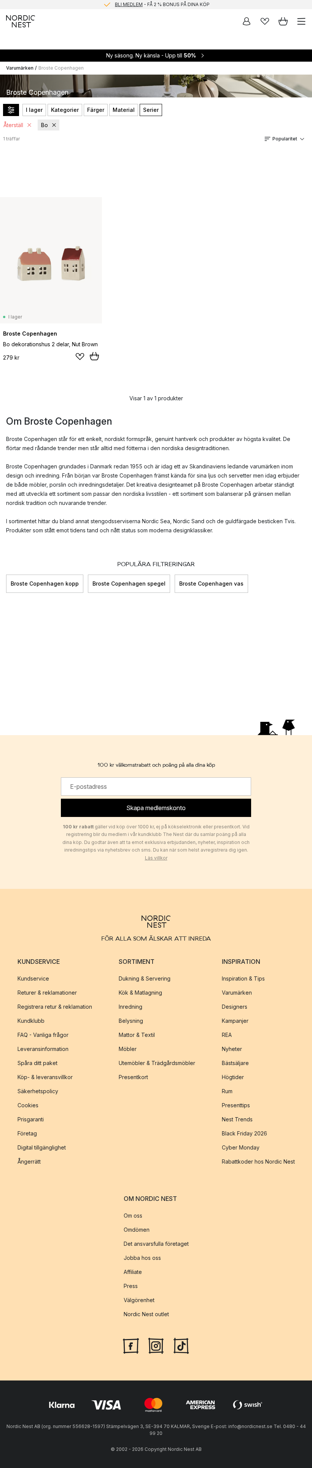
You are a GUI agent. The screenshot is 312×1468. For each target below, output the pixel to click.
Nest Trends (237, 1119)
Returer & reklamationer (47, 992)
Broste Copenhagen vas (211, 583)
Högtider (233, 1077)
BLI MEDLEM (129, 4)
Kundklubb (31, 1020)
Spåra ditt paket (37, 1063)
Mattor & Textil (137, 1035)
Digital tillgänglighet (42, 1147)
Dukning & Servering (144, 978)
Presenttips (236, 1105)
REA (227, 1035)
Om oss (133, 1215)
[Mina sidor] (246, 21)
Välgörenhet (139, 1300)
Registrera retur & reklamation (55, 1006)
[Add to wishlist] (80, 356)
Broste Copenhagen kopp (45, 583)
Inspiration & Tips (243, 978)
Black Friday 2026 (244, 1133)
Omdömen (137, 1229)
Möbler (128, 1049)
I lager (34, 110)
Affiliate (133, 1272)
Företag (27, 1133)
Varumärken (19, 68)
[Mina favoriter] (265, 21)
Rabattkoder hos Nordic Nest (258, 1161)
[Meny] (301, 21)
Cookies (28, 1105)
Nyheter (232, 1049)
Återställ (13, 125)
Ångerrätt (29, 1161)
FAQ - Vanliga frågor (43, 1035)
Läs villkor (156, 858)
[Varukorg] (283, 21)
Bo (44, 125)
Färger (95, 110)
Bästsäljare (235, 1063)
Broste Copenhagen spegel (129, 583)
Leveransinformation (43, 1049)
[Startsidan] (20, 21)
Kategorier (65, 110)
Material (124, 110)
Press (131, 1286)
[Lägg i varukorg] (94, 356)
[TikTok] (181, 1345)
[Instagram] (156, 1345)
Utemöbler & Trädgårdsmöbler (157, 1063)
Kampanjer (235, 1020)
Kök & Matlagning (140, 992)
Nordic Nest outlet (146, 1314)
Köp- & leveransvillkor (45, 1077)
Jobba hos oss (142, 1258)
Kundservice (33, 978)
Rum (227, 1091)
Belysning (131, 1020)
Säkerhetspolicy (38, 1091)
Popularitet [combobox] (284, 139)
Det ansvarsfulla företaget (156, 1243)
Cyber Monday (240, 1147)
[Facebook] (130, 1345)
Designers (234, 1006)
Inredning (130, 1006)
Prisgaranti (31, 1119)
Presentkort (133, 1077)
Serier (151, 110)
